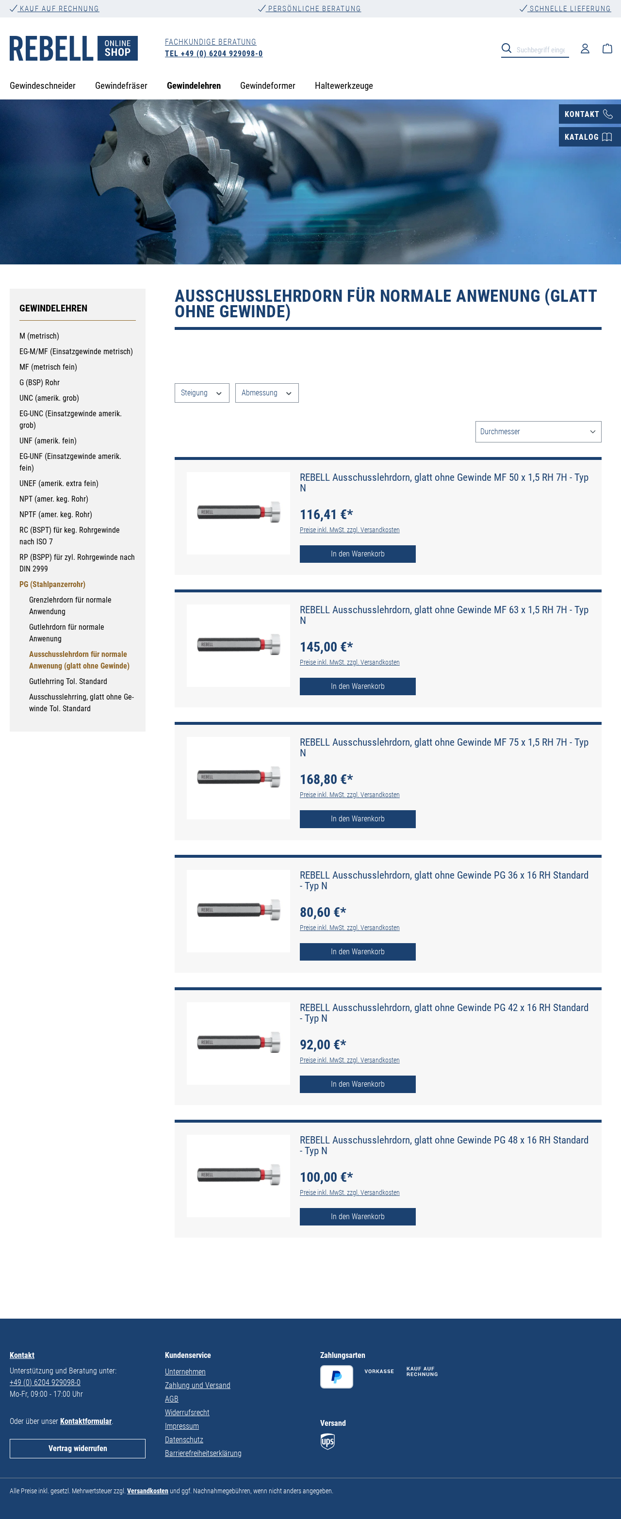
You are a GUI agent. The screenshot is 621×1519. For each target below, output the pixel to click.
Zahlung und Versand (197, 1385)
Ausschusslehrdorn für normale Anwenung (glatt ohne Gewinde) (79, 660)
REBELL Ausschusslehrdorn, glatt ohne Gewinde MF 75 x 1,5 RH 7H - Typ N (444, 747)
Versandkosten (147, 1491)
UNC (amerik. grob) (49, 398)
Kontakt (22, 1355)
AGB (172, 1399)
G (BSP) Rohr (39, 382)
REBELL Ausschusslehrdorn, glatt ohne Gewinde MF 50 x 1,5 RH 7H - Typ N (444, 482)
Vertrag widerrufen (78, 1448)
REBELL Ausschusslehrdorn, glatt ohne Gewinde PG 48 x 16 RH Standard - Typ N (444, 1145)
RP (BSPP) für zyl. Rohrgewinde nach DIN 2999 (77, 563)
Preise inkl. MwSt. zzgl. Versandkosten (350, 530)
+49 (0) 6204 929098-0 (45, 1382)
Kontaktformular (86, 1421)
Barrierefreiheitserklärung (203, 1453)
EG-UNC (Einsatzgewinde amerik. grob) (70, 419)
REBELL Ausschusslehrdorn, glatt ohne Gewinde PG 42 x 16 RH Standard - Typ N (444, 1013)
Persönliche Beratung (313, 8)
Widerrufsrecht (187, 1412)
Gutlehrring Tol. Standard (68, 681)
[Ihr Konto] (585, 48)
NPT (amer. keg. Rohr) (53, 499)
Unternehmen (185, 1371)
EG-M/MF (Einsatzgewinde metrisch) (76, 351)
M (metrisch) (39, 336)
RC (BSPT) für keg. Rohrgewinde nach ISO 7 (69, 535)
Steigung (195, 392)
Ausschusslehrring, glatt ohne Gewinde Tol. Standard (81, 702)
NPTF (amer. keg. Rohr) (55, 514)
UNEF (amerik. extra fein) (58, 483)
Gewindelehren (53, 308)
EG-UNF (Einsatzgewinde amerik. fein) (70, 462)
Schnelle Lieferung (569, 8)
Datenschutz (184, 1439)
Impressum (182, 1426)
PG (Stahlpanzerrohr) (52, 584)
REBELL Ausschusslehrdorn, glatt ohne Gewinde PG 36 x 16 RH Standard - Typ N (444, 880)
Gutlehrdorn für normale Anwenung (66, 632)
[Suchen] (509, 47)
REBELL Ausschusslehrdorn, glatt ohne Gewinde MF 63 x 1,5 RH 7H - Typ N (444, 615)
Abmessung (260, 392)
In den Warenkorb (358, 553)
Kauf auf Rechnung (58, 8)
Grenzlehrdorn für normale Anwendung (70, 605)
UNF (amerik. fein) (48, 440)
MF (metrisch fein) (48, 367)
